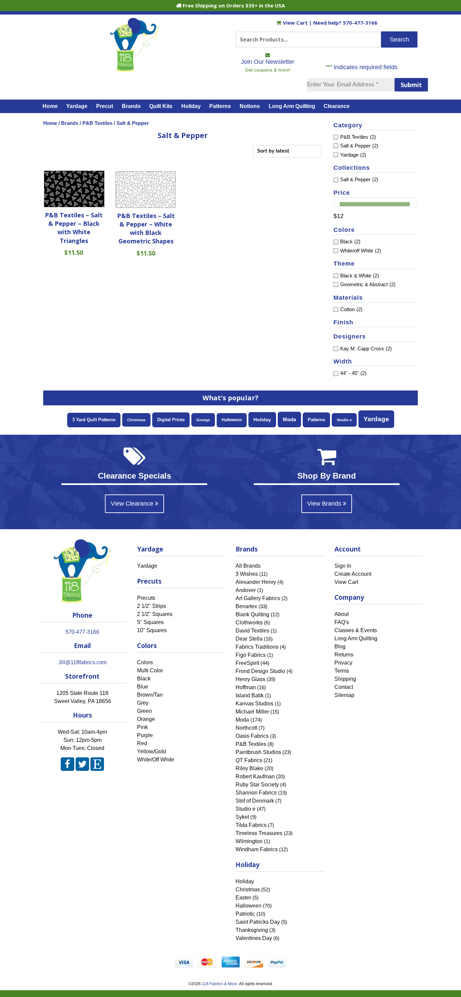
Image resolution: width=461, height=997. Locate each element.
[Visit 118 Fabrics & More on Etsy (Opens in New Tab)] (97, 766)
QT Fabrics (249, 760)
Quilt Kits (160, 106)
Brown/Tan (150, 695)
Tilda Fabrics (251, 825)
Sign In (342, 566)
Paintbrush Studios (258, 752)
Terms (341, 671)
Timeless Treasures (259, 833)
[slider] (336, 204)
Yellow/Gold (151, 751)
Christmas (136, 420)
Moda (289, 419)
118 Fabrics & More (219, 983)
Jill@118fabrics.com (82, 662)
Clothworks (249, 622)
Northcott (246, 728)
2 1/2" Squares (154, 614)
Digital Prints (171, 419)
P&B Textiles (97, 123)
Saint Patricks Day (258, 922)
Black (144, 678)
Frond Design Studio (260, 671)
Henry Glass (250, 679)
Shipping (345, 679)
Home (50, 106)
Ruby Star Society (257, 784)
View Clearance (133, 503)
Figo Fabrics (251, 655)
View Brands (325, 503)
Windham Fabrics (257, 849)
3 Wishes (247, 574)
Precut (104, 106)
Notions (250, 106)
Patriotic (245, 914)
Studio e (344, 420)
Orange (146, 719)
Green (144, 711)
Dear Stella (249, 639)
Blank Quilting (252, 614)
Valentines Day (254, 938)
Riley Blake (249, 768)
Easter (243, 897)
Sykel (242, 817)
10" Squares (152, 630)
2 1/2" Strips (151, 606)
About (341, 614)
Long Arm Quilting (292, 106)
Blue (142, 687)
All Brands (248, 566)
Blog (340, 646)
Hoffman (246, 687)
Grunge (203, 420)
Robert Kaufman (255, 776)
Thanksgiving (252, 930)
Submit (411, 85)
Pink (142, 727)
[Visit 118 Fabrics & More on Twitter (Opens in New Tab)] (82, 766)
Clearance (337, 106)
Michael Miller (252, 712)
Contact (343, 687)
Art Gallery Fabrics (258, 598)
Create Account (352, 574)
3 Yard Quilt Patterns (93, 419)
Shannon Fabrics (256, 793)
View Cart (296, 22)
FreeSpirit (247, 663)
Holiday (191, 106)
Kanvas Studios (254, 703)
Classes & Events (355, 630)
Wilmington (249, 841)
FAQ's (341, 622)
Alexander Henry (256, 582)
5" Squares (150, 622)
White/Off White (155, 759)
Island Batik (250, 695)
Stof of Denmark (255, 801)
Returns (343, 654)
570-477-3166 (360, 22)
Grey (142, 703)
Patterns (220, 106)
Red (142, 743)
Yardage (76, 106)
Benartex (246, 606)
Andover (246, 590)
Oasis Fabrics (252, 736)
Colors (145, 662)
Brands (131, 106)
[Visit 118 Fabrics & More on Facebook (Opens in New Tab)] (67, 766)
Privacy (343, 663)
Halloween (232, 419)
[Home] (134, 69)
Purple (145, 735)
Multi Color (150, 670)
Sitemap (344, 695)
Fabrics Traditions (257, 647)
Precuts (146, 598)
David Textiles (252, 631)
